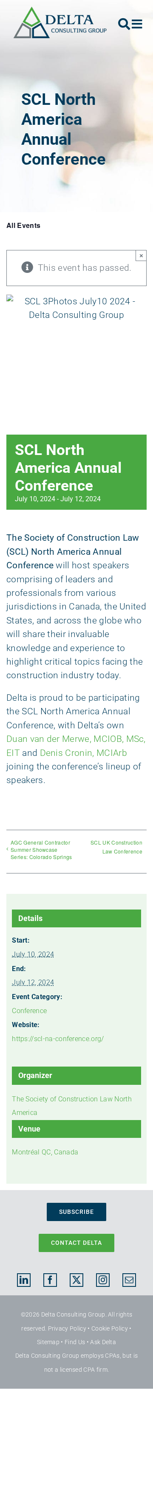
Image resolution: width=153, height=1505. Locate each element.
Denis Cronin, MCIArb (83, 753)
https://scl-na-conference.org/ (58, 1039)
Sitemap (48, 1342)
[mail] (129, 1280)
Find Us (75, 1342)
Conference (29, 1011)
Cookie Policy (109, 1328)
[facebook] (50, 1280)
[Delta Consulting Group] (60, 11)
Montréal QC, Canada (45, 1152)
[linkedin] (24, 1280)
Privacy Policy (67, 1328)
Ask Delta (103, 1342)
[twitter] (76, 1280)
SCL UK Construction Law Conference (116, 847)
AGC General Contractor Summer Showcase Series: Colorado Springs (41, 849)
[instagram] (103, 1280)
